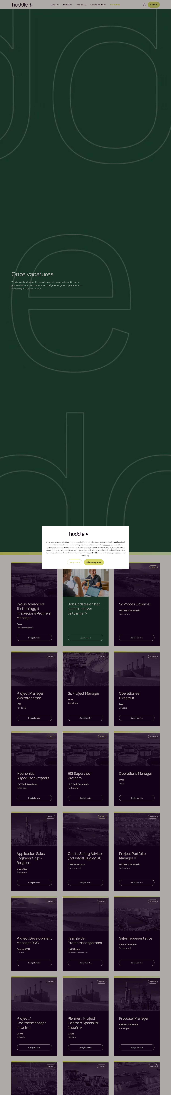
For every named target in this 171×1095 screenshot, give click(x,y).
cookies (107, 545)
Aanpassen (75, 562)
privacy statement (118, 553)
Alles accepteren (93, 562)
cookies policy (63, 550)
